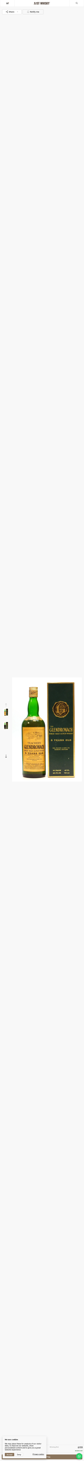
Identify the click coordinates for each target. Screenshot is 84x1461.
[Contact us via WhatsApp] (79, 1456)
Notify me (34, 12)
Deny (19, 1454)
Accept (9, 1454)
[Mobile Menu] (7, 3)
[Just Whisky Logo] (42, 3)
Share (11, 12)
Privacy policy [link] (38, 1454)
